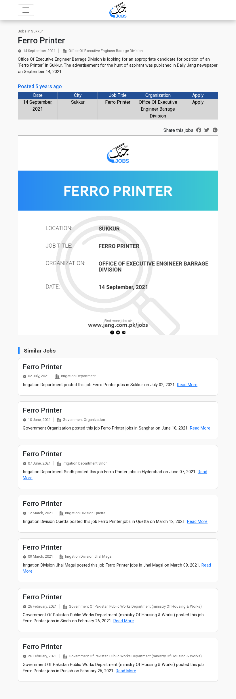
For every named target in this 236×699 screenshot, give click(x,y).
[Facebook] (199, 129)
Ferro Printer (42, 367)
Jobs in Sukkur (30, 31)
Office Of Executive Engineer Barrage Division (158, 109)
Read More (187, 384)
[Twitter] (207, 129)
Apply (198, 102)
